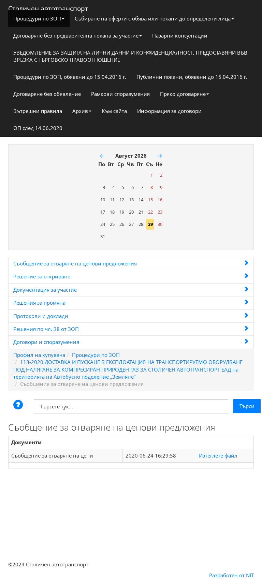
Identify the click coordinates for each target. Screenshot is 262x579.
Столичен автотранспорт (48, 7)
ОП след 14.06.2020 (37, 128)
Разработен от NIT (231, 575)
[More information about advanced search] (19, 405)
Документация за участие (45, 289)
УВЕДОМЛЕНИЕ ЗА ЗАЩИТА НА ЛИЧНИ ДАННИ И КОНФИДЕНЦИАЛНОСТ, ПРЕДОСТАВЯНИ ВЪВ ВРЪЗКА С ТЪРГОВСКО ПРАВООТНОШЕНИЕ (130, 56)
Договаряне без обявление (47, 93)
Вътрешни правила (37, 110)
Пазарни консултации (179, 35)
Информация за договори (169, 110)
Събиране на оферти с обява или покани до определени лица (153, 18)
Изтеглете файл (218, 455)
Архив (80, 110)
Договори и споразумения (46, 341)
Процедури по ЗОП (37, 18)
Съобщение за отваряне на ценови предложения (75, 263)
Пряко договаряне (183, 93)
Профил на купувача (39, 354)
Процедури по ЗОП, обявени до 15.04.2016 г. (69, 76)
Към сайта (114, 110)
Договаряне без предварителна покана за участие (76, 35)
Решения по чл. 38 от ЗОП (46, 328)
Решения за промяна (39, 302)
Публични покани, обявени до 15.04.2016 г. (191, 76)
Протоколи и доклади (40, 316)
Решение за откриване (41, 276)
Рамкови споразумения (120, 93)
